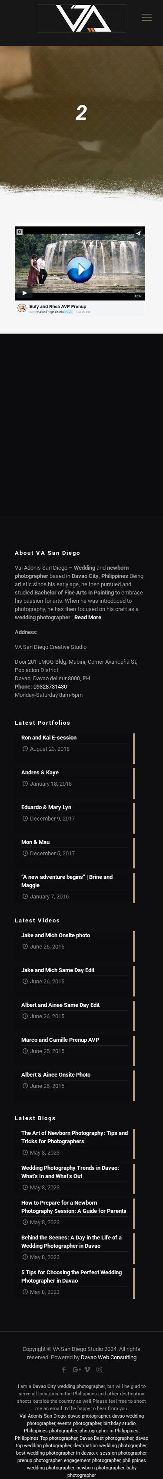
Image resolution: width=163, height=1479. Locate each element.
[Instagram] (99, 1370)
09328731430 (50, 686)
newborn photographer (100, 1468)
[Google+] (75, 1370)
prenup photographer (39, 1460)
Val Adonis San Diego (43, 1416)
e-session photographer (121, 1453)
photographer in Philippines (109, 1431)
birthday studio (119, 1423)
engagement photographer (92, 1460)
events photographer (79, 1423)
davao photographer (89, 1416)
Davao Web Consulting (108, 1357)
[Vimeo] (87, 1370)
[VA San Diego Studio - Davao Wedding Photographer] (81, 22)
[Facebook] (64, 1370)
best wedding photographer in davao (55, 1453)
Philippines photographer (50, 1431)
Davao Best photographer (106, 1438)
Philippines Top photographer (46, 1438)
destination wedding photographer (109, 1446)
